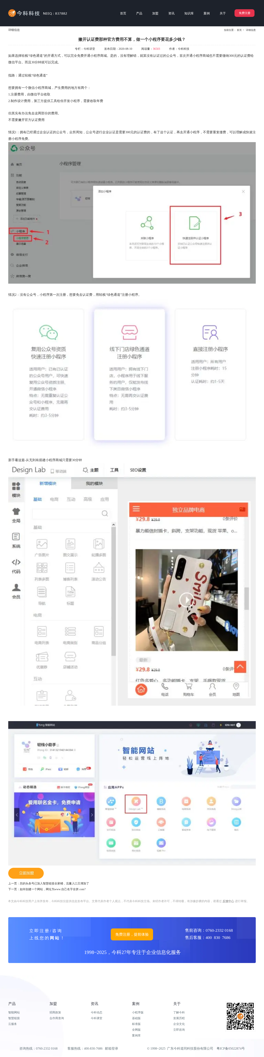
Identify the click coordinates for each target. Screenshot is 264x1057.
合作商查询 (57, 1018)
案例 (135, 1004)
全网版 (136, 1029)
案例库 (136, 1035)
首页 (239, 30)
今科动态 (96, 1012)
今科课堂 (96, 1018)
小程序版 (138, 1012)
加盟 (53, 1004)
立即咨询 (179, 1029)
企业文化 (179, 1024)
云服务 (12, 1024)
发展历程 (179, 1018)
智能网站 (14, 1012)
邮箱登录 (111, 1048)
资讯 (94, 1004)
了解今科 (179, 1012)
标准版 (136, 1024)
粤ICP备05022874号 (231, 1048)
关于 (177, 1004)
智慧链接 (14, 1018)
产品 (12, 1004)
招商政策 (55, 1012)
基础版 (136, 1018)
